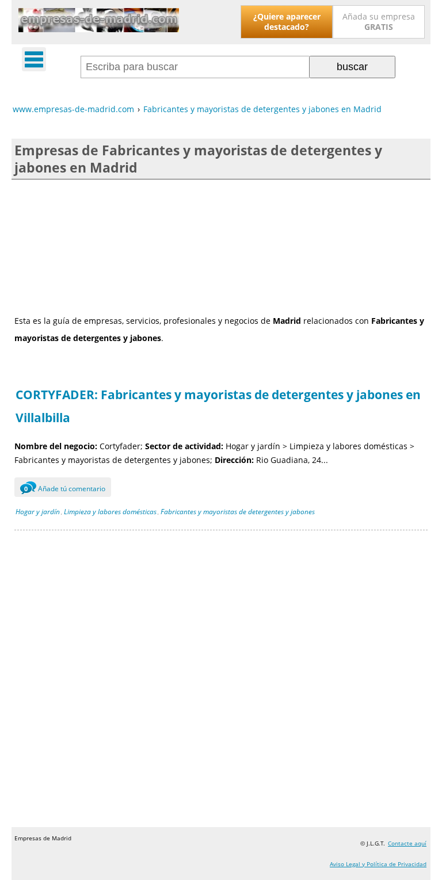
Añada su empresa (378, 21)
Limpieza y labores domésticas (110, 511)
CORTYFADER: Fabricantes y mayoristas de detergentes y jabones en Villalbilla (218, 406)
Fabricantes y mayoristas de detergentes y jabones (238, 511)
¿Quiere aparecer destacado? (287, 21)
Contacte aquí (407, 843)
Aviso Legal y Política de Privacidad (378, 864)
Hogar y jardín (38, 511)
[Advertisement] (221, 246)
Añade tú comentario (64, 488)
